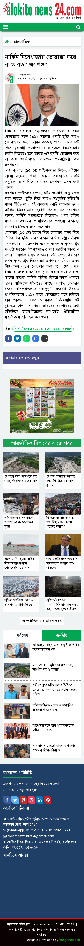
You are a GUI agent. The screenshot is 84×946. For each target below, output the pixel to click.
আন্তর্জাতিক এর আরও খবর (42, 621)
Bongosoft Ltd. (70, 940)
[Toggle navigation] (5, 27)
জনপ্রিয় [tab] (62, 635)
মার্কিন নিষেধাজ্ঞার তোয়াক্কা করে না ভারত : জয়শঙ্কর (43, 329)
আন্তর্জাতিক (21, 41)
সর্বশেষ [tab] (22, 635)
